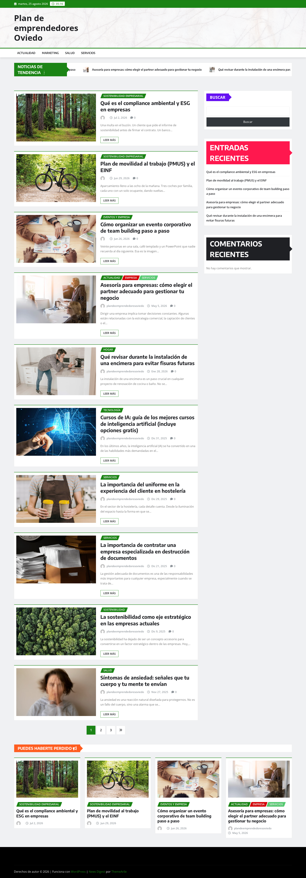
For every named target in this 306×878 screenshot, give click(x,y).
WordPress (78, 872)
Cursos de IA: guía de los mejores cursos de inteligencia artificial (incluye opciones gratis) (147, 423)
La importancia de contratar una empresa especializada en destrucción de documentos (144, 551)
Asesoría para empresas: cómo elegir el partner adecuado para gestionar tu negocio (146, 291)
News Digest (97, 872)
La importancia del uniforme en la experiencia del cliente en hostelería (143, 487)
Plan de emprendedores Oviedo (46, 27)
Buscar (217, 97)
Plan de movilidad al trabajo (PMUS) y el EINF (236, 180)
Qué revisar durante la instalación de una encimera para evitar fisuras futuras (147, 360)
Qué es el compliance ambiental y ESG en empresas (240, 172)
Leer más (109, 140)
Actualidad (26, 53)
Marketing (50, 53)
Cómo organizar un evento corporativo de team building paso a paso (145, 227)
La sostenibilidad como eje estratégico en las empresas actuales (145, 620)
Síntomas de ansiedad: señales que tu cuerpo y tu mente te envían (144, 680)
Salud (70, 53)
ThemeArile (119, 872)
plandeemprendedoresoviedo (125, 306)
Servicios (88, 53)
